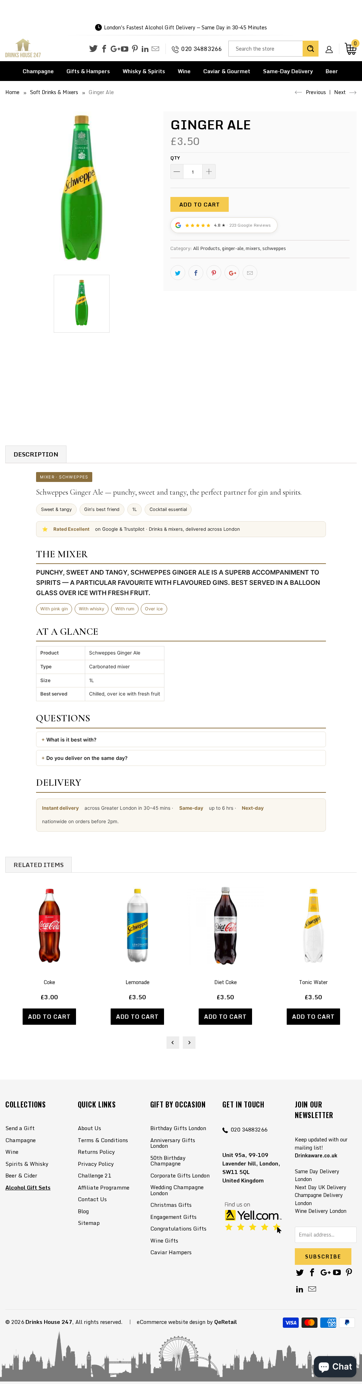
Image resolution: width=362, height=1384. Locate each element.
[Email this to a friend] (250, 272)
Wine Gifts (164, 1240)
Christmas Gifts (171, 1204)
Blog (83, 1211)
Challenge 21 (94, 1175)
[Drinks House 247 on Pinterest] (135, 49)
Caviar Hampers (171, 1252)
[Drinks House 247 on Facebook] (104, 49)
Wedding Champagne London (177, 1190)
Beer (332, 71)
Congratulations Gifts (178, 1228)
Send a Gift (20, 1128)
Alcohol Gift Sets (28, 1187)
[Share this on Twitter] (177, 272)
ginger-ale (233, 248)
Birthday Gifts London (178, 1128)
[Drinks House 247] (23, 48)
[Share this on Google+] (231, 272)
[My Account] (332, 44)
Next (340, 92)
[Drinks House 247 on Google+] (114, 49)
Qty (175, 158)
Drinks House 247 (48, 1322)
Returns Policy (96, 1151)
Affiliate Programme (103, 1187)
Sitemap (89, 1223)
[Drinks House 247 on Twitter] (93, 49)
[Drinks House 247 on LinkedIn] (145, 49)
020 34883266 (201, 49)
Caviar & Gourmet (226, 71)
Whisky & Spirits (144, 71)
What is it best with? (71, 740)
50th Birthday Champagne (168, 1160)
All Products (206, 248)
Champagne (38, 71)
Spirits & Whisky (26, 1163)
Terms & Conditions (103, 1140)
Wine (184, 71)
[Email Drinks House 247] (155, 49)
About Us (89, 1128)
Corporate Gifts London (180, 1175)
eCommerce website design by (175, 1322)
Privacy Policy (96, 1163)
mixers (253, 248)
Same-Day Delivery (288, 71)
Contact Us (92, 1199)
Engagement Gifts (173, 1217)
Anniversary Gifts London (172, 1143)
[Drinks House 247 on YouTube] (124, 49)
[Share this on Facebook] (195, 272)
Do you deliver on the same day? (87, 758)
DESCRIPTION (35, 454)
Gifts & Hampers (88, 71)
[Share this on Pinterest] (213, 272)
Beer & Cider (21, 1175)
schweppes (274, 248)
